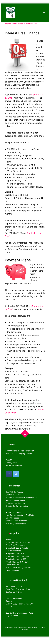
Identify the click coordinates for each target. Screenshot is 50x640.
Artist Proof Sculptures (15, 545)
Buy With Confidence (14, 492)
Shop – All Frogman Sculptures (18, 542)
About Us (9, 460)
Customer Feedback (14, 495)
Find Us (9, 607)
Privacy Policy (11, 463)
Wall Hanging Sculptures (16, 523)
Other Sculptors (12, 570)
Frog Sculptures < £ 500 (16, 553)
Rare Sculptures (12, 565)
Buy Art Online (12, 616)
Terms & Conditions (14, 465)
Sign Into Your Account (15, 503)
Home (8, 539)
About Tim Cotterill (14, 512)
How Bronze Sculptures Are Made (20, 515)
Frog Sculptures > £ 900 (16, 559)
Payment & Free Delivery (16, 500)
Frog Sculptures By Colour (17, 562)
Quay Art (9, 601)
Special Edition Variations (16, 521)
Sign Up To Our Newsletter (17, 506)
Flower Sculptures (13, 551)
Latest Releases (12, 518)
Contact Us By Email (14, 592)
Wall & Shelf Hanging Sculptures (19, 567)
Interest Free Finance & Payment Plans (22, 497)
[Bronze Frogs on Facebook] (9, 474)
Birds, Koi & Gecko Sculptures (18, 548)
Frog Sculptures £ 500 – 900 (17, 556)
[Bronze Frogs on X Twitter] (16, 474)
